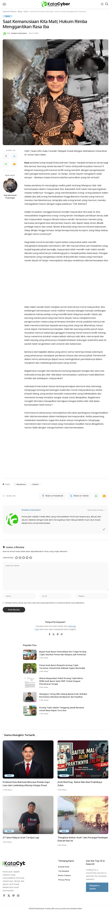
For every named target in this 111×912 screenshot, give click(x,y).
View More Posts (95, 510)
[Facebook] (6, 156)
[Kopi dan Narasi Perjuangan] (10, 185)
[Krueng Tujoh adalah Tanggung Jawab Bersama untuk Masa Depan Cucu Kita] (30, 710)
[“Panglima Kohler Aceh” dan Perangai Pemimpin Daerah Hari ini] (83, 815)
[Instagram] (62, 634)
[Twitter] (14, 156)
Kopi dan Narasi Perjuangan (10, 196)
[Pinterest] (58, 634)
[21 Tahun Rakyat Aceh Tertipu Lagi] (28, 815)
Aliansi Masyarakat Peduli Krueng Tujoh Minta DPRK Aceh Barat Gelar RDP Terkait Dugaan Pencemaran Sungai (61, 681)
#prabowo (21, 484)
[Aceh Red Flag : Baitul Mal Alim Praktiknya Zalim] (83, 759)
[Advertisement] (66, 286)
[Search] (106, 4)
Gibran (35, 484)
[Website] (104, 529)
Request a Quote (94, 887)
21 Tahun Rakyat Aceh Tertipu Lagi (21, 837)
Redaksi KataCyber (19, 33)
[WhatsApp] (6, 164)
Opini (7, 16)
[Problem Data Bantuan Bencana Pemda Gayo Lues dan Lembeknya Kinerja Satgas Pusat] (28, 759)
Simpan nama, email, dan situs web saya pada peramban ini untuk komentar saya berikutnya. (45, 603)
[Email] (14, 164)
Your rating (8, 558)
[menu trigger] (5, 4)
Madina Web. (76, 908)
